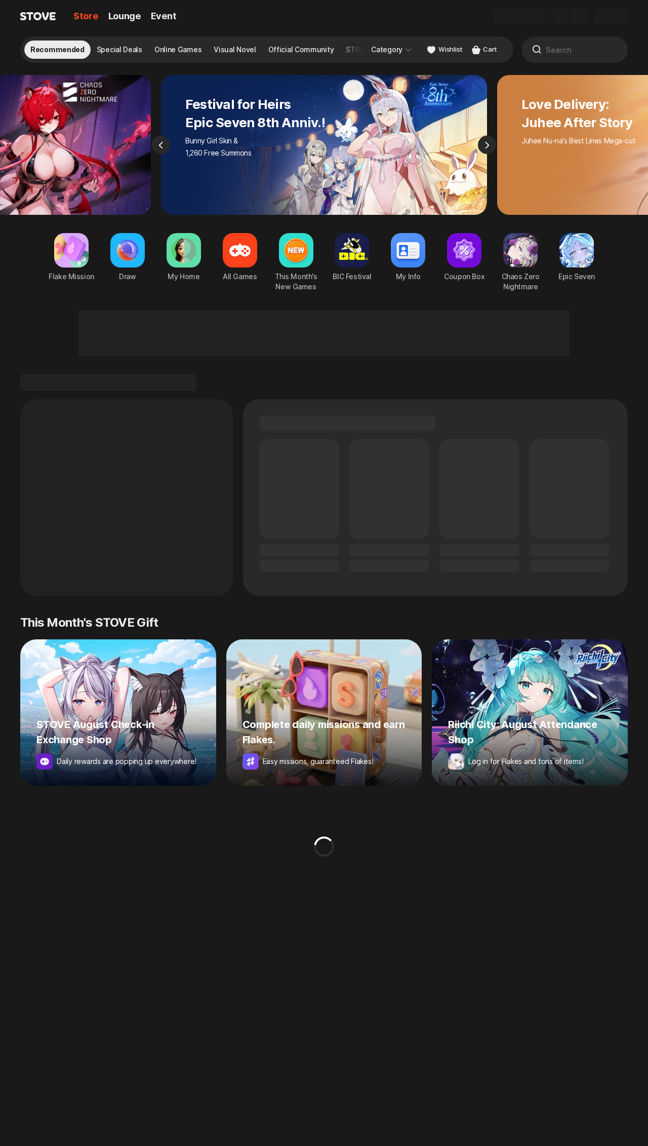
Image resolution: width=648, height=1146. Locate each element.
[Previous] (161, 145)
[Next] (487, 145)
